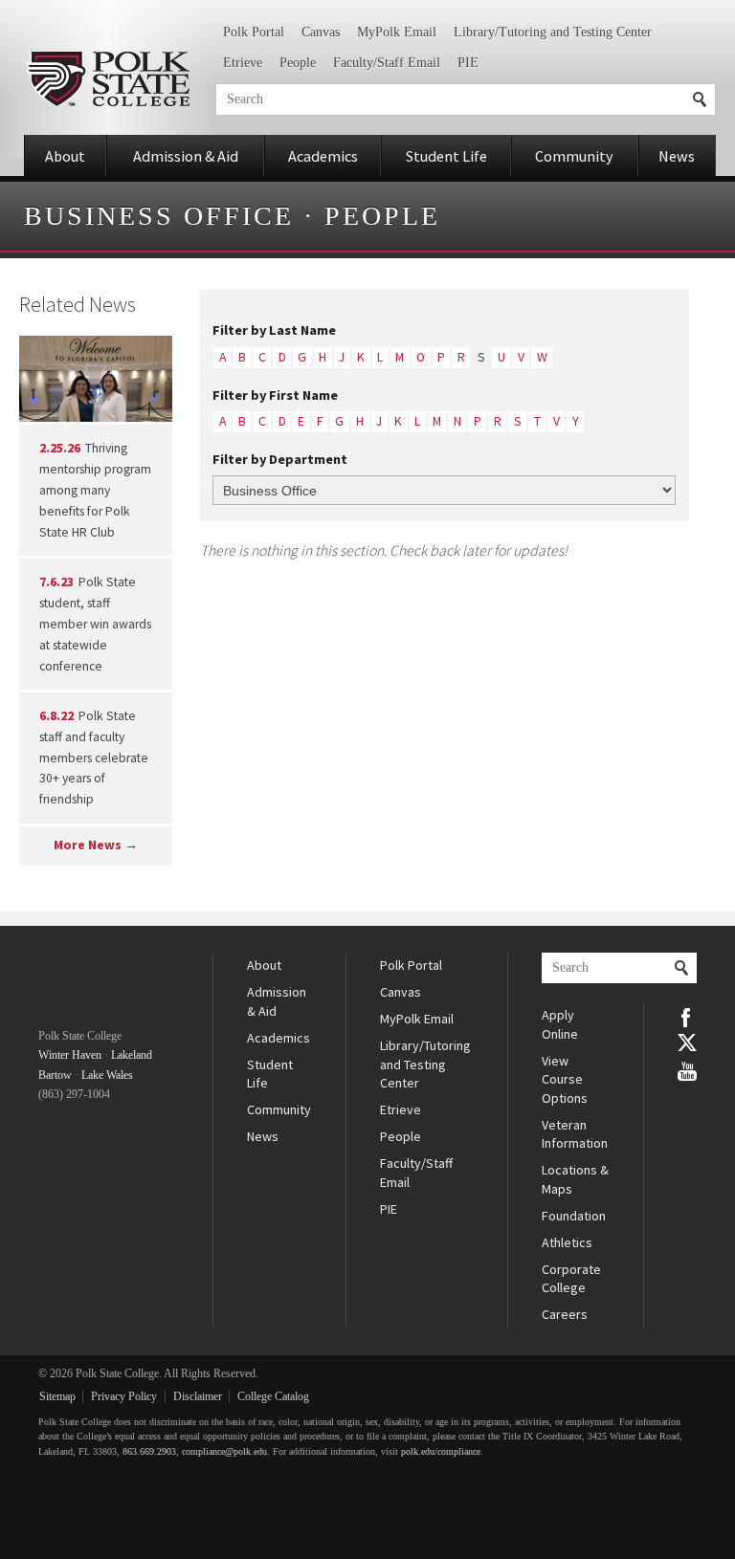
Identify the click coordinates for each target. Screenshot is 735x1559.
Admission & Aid (185, 155)
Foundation (574, 1215)
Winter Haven (69, 1055)
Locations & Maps (575, 1179)
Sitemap (57, 1396)
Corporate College (571, 1279)
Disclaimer (197, 1396)
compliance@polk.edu (224, 1451)
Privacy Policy (124, 1396)
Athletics (567, 1242)
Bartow (55, 1075)
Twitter (687, 1042)
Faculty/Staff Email (386, 62)
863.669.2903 (149, 1451)
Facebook (687, 1015)
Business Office (159, 216)
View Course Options (565, 1079)
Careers (565, 1314)
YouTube (687, 1069)
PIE (468, 62)
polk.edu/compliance (440, 1451)
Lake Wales (107, 1075)
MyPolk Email (396, 32)
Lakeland (131, 1055)
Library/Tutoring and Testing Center (553, 32)
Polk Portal (253, 32)
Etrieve (242, 62)
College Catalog (273, 1396)
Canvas (320, 32)
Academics (323, 155)
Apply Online (560, 1024)
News (676, 155)
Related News (77, 304)
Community (574, 155)
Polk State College (107, 79)
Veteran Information (575, 1134)
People (297, 62)
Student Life (446, 155)
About (65, 155)
